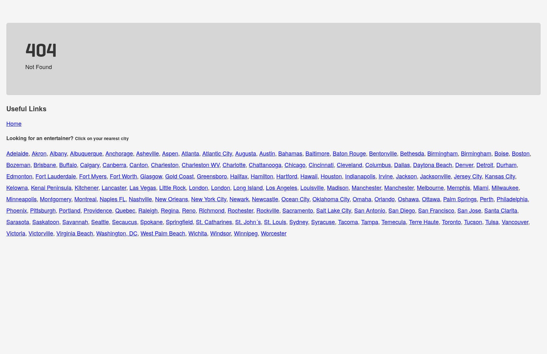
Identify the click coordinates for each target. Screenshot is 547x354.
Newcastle (265, 199)
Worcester (273, 233)
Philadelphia (512, 199)
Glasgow (151, 176)
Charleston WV (200, 164)
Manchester (366, 187)
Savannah (75, 221)
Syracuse (323, 221)
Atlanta (190, 153)
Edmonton (19, 176)
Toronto (451, 221)
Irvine (386, 176)
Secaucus (124, 221)
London (198, 187)
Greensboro (212, 176)
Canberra (114, 164)
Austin (267, 153)
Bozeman (18, 164)
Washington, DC (116, 233)
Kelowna (17, 187)
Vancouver (515, 221)
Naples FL (113, 199)
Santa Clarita (500, 210)
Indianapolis (360, 176)
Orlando (384, 199)
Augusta (245, 153)
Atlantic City (217, 153)
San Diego (401, 210)
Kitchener (86, 187)
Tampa (369, 221)
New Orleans (171, 199)
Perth (487, 199)
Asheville (147, 153)
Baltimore (317, 153)
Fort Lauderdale (55, 176)
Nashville (140, 199)
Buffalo (68, 164)
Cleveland (349, 164)
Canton (138, 164)
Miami (480, 187)
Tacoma (348, 221)
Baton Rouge (349, 153)
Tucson (473, 221)
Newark (239, 199)
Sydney (298, 221)
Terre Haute (424, 221)
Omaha (362, 199)
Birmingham (442, 153)
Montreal (85, 199)
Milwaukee (505, 187)
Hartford (286, 176)
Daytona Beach (432, 164)
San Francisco (436, 210)
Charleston (165, 164)
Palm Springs (460, 199)
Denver (464, 164)
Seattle (100, 221)
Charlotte (234, 164)
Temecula (393, 221)
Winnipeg (246, 233)
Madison (338, 187)
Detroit (484, 164)
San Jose (469, 210)
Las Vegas (142, 187)
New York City (208, 199)
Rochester (240, 210)
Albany (58, 153)
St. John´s (248, 221)
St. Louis (275, 221)
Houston (331, 176)
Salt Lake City (333, 210)
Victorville (40, 233)
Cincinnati (321, 164)
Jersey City (468, 176)
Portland (69, 210)
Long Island (248, 187)
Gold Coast (179, 176)
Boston (521, 153)
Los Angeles (281, 187)
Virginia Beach (74, 233)
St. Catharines (214, 221)
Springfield (179, 221)
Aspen (170, 153)
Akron (39, 153)
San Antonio (369, 210)
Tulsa (492, 221)
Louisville (312, 187)
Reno (189, 210)
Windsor (220, 233)
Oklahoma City (330, 199)
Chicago (295, 164)
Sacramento (297, 210)
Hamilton (262, 176)
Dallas (402, 164)
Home (14, 123)
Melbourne (430, 187)
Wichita (197, 233)
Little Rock (172, 187)
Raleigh (148, 210)
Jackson (406, 176)
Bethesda (412, 153)
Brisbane (45, 164)
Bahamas (290, 153)
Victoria (15, 233)
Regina (170, 210)
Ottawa (431, 199)
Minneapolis (21, 199)
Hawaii (309, 176)
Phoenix (16, 210)
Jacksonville (435, 176)
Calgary (89, 164)
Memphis (458, 187)
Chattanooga (265, 164)
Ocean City (295, 199)
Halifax (239, 176)
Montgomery (55, 199)
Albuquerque (86, 153)
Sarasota (17, 221)
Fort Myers (93, 176)
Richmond (211, 210)
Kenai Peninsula (51, 187)
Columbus (378, 164)
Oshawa (408, 199)
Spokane (151, 221)
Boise (501, 153)
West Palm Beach (163, 233)
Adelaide (17, 153)
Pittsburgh (43, 210)
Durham (506, 164)
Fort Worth (123, 176)
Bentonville (383, 153)
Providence (98, 210)
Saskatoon (45, 221)
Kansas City (500, 176)
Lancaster (114, 187)
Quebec (125, 210)
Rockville (267, 210)
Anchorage (119, 153)
